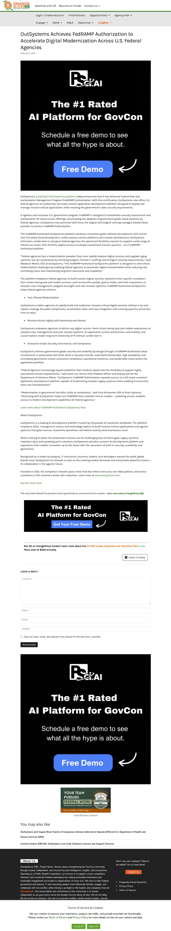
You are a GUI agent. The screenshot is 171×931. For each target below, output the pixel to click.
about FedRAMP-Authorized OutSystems (57, 407)
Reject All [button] (93, 926)
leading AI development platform (56, 196)
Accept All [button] (78, 926)
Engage (40, 22)
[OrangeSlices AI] (16, 5)
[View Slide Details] (86, 126)
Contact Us (91, 5)
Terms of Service (127, 890)
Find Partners (77, 15)
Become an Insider (70, 5)
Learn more (27, 407)
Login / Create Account (50, 15)
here (83, 407)
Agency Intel (122, 15)
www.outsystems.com (107, 475)
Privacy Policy (126, 886)
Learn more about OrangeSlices (125, 493)
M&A (70, 22)
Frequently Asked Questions (133, 882)
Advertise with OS (45, 5)
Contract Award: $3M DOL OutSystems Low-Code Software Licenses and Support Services (67, 844)
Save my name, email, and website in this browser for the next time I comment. (62, 637)
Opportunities (98, 15)
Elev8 (56, 22)
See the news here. (31, 482)
